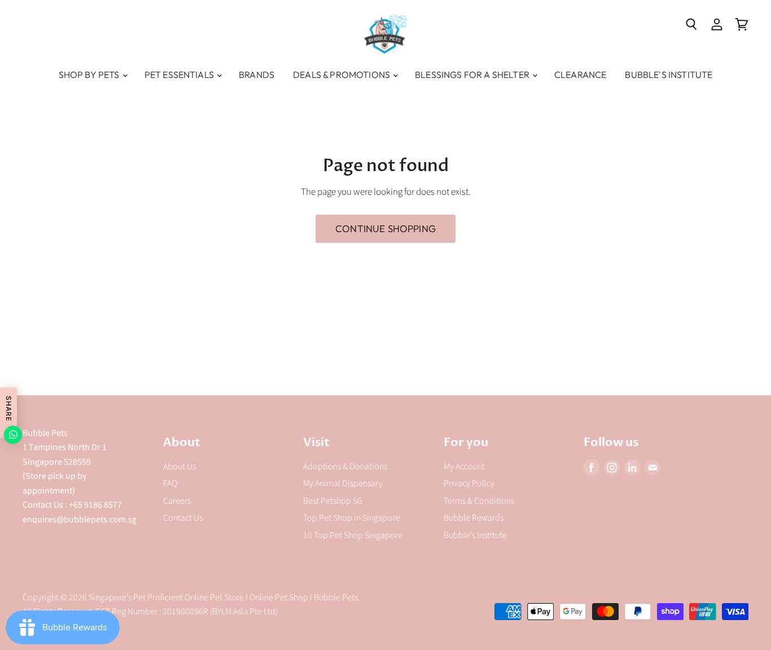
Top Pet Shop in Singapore (351, 518)
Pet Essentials (180, 74)
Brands (256, 74)
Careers (177, 501)
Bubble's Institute (668, 74)
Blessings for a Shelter (473, 74)
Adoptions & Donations (345, 466)
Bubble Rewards (473, 518)
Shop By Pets (90, 74)
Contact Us (183, 518)
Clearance (580, 74)
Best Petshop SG (333, 501)
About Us (179, 466)
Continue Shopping (385, 228)
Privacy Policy (469, 483)
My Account (464, 466)
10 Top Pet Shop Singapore (352, 535)
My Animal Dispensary (343, 483)
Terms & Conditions (479, 501)
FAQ (170, 483)
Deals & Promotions (342, 74)
